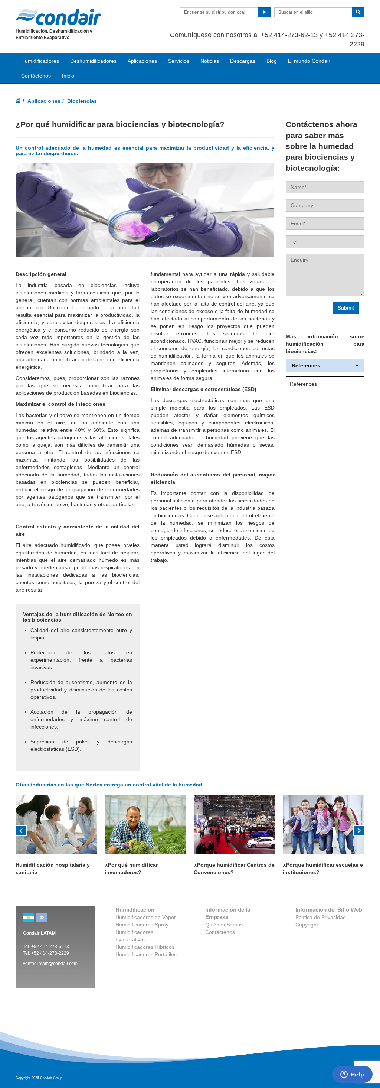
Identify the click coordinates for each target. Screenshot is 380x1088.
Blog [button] (271, 61)
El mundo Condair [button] (309, 61)
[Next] (358, 829)
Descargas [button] (242, 61)
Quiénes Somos (224, 925)
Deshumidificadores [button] (93, 61)
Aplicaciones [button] (142, 61)
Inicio (68, 76)
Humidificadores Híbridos (144, 947)
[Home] (18, 101)
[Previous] (21, 829)
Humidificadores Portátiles (146, 954)
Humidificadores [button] (40, 61)
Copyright (306, 925)
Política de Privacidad (320, 917)
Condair (58, 16)
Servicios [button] (178, 61)
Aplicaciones (43, 101)
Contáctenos (36, 76)
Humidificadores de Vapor (145, 917)
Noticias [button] (209, 61)
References (306, 365)
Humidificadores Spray (141, 925)
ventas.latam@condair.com (50, 963)
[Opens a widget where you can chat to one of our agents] (352, 1075)
